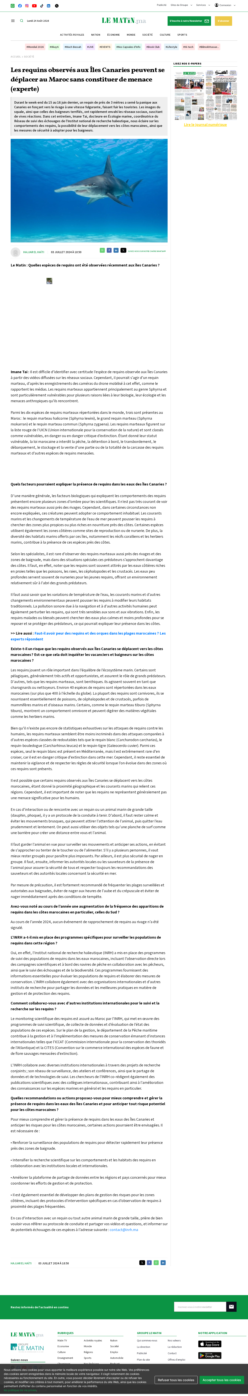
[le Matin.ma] (124, 20)
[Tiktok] (42, 5)
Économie (113, 34)
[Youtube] (34, 5)
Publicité (161, 4)
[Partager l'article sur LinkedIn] (116, 250)
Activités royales (72, 34)
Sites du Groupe (180, 4)
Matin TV (62, 1340)
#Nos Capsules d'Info (128, 47)
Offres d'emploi (176, 1359)
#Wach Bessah (73, 47)
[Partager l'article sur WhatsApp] (102, 250)
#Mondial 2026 (35, 47)
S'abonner (223, 20)
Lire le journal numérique (205, 124)
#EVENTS (105, 47)
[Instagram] (27, 5)
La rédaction (175, 1346)
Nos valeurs (174, 1340)
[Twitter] (57, 5)
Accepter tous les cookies (222, 1380)
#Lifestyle (171, 47)
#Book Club (153, 47)
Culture (165, 34)
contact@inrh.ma (124, 1229)
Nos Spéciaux (91, 1363)
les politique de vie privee (20, 1390)
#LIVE (90, 47)
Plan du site (143, 1359)
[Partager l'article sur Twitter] (123, 250)
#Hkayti (54, 47)
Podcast (115, 1363)
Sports (182, 34)
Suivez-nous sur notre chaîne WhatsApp (147, 251)
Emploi (114, 1352)
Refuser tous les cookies (176, 1380)
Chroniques (64, 1363)
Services (201, 4)
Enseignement (65, 1358)
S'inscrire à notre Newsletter (186, 20)
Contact (172, 1353)
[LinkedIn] (48, 5)
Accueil (16, 56)
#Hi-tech (188, 47)
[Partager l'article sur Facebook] (109, 250)
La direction (143, 1346)
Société (147, 34)
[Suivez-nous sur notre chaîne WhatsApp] (14, 5)
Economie (63, 1346)
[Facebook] (20, 5)
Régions (88, 1352)
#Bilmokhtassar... (209, 47)
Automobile (116, 1358)
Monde (131, 34)
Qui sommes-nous (147, 1340)
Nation (95, 34)
